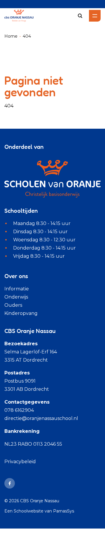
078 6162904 (19, 410)
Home (11, 36)
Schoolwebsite (28, 511)
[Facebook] (9, 483)
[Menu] (95, 16)
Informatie (16, 289)
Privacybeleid (20, 461)
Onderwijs (16, 297)
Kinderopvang (21, 313)
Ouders (13, 305)
